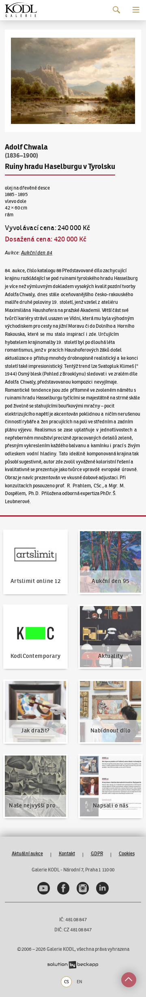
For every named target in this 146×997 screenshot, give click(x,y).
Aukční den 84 (37, 253)
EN (79, 981)
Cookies (127, 853)
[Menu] (136, 10)
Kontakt (67, 853)
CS (66, 981)
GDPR (97, 853)
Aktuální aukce (27, 853)
